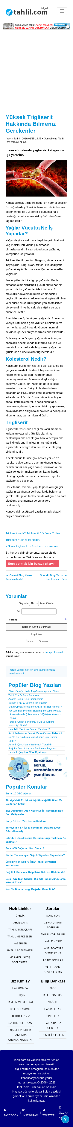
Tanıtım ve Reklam (20, 1002)
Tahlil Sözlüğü (52, 995)
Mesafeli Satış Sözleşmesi (20, 960)
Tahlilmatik (20, 922)
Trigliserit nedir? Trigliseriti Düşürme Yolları (33, 533)
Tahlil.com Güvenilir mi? (53, 970)
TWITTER (48, 1115)
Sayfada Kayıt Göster (36, 603)
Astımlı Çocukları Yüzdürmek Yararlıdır (30, 744)
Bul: (18, 611)
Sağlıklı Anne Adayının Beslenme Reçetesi (32, 748)
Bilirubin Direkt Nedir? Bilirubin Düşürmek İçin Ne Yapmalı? (36, 840)
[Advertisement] (36, 74)
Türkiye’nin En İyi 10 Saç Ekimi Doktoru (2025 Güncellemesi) (33, 829)
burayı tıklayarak (54, 652)
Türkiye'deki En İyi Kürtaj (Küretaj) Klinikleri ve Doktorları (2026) (34, 802)
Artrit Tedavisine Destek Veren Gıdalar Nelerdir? (35, 733)
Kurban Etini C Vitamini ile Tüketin (27, 703)
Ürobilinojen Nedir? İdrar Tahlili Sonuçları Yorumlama (31, 863)
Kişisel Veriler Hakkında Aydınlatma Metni (20, 1035)
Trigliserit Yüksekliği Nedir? (23, 539)
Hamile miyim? (53, 941)
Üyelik (20, 915)
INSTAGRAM (30, 1115)
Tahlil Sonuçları (20, 929)
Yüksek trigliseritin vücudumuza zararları (32, 546)
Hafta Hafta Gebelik (53, 1025)
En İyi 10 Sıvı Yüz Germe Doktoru (26, 821)
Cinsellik (52, 1016)
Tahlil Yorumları (53, 934)
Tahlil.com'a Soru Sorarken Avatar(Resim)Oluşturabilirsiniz (25, 697)
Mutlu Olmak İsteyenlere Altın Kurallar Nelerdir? (35, 706)
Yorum (13, 619)
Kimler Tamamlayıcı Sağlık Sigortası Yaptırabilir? (35, 855)
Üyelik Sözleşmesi (20, 950)
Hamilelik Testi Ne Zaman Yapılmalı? (29, 729)
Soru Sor (53, 915)
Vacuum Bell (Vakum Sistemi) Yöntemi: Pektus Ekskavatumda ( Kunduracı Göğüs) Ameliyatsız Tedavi (35, 714)
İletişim (20, 995)
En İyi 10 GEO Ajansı (18, 793)
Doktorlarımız (20, 1009)
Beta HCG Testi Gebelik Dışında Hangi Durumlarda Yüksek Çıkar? (36, 881)
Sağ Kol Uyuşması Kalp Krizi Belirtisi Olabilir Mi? (35, 872)
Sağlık (52, 1002)
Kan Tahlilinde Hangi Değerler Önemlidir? (31, 889)
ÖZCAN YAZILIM (64, 1115)
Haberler (20, 943)
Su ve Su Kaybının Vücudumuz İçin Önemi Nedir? (32, 739)
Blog (52, 988)
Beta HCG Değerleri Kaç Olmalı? (25, 848)
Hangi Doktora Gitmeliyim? (52, 951)
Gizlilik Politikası (20, 1023)
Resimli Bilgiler (53, 1035)
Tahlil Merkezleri (20, 936)
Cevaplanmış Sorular (53, 925)
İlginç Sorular (52, 960)
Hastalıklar (52, 1009)
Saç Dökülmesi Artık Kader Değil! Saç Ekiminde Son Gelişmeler (34, 812)
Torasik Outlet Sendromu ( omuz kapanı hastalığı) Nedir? (31, 723)
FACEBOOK (11, 1115)
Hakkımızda (20, 988)
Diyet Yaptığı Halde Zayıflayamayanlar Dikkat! (34, 691)
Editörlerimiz (20, 1016)
